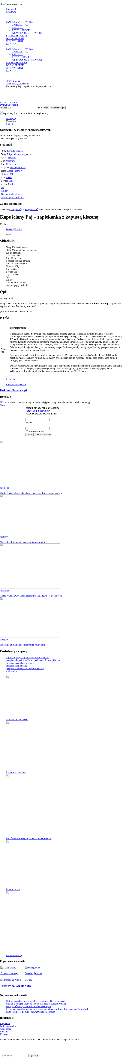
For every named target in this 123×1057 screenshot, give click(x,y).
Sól (2, 187)
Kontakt (4, 1034)
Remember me (36, 431)
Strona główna (13, 81)
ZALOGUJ (17, 27)
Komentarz (11, 379)
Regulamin (5, 1023)
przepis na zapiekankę (16, 665)
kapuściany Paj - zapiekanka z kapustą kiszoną (28, 657)
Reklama (4, 1031)
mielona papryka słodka (12, 197)
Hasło (29, 422)
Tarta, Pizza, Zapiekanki (17, 83)
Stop (46, 108)
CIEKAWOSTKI (14, 41)
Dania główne (33, 973)
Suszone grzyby (14, 171)
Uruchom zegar (57, 108)
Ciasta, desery (9, 973)
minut (39, 107)
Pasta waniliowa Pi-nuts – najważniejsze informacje (30, 1012)
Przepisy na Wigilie (12, 985)
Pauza (4, 108)
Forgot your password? (38, 410)
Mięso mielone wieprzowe (19, 154)
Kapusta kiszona (15, 151)
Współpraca (5, 1029)
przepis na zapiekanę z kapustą (20, 663)
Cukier (4, 190)
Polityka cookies (8, 1026)
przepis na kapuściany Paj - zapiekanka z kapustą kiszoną (33, 660)
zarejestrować (31, 209)
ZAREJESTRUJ (20, 25)
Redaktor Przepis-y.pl (16, 384)
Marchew (10, 161)
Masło (11, 184)
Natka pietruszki (18, 167)
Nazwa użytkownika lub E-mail (41, 413)
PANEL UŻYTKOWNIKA (19, 22)
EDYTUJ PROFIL (21, 30)
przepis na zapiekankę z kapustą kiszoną (25, 668)
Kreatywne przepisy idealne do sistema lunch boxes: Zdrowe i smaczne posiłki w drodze (48, 1009)
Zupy (28, 985)
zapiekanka (11, 671)
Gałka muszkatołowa (11, 194)
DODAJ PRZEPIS (15, 38)
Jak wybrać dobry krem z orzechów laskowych (28, 1006)
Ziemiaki (12, 157)
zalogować (15, 209)
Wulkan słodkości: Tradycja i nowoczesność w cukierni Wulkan (36, 1003)
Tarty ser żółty (8, 174)
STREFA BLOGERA (16, 35)
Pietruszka (11, 164)
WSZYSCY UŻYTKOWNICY (27, 33)
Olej (11, 180)
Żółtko (9, 177)
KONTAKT (12, 44)
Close (2, 405)
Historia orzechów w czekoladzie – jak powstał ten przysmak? (35, 1001)
